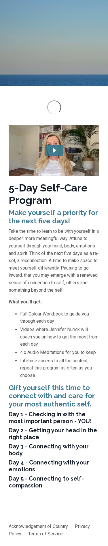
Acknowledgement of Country (38, 526)
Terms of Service (45, 534)
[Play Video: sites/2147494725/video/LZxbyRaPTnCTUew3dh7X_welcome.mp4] (54, 150)
